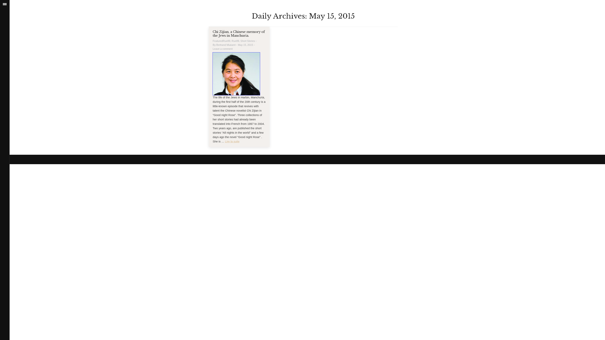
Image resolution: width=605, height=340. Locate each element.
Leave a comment (223, 49)
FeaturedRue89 (221, 41)
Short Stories (247, 41)
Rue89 (235, 41)
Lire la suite (232, 141)
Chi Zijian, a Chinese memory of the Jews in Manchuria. (239, 33)
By (224, 45)
